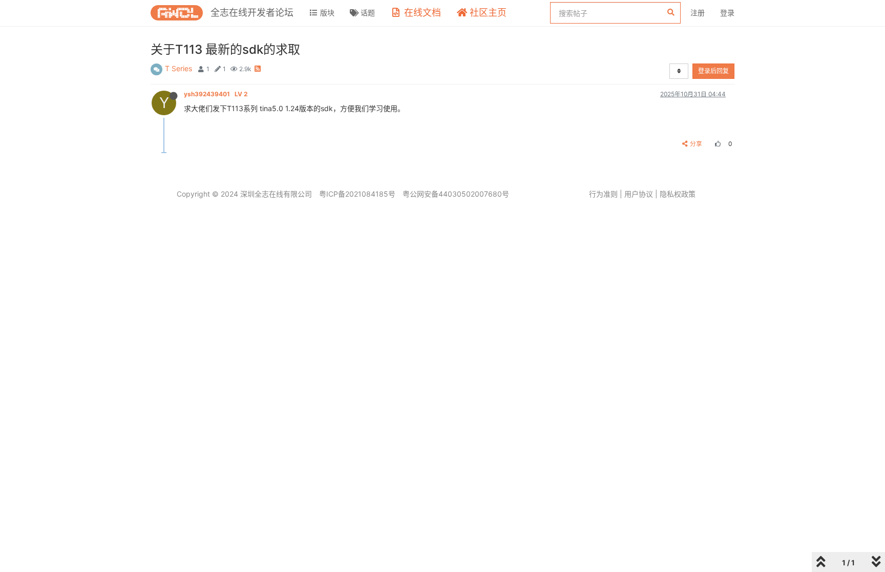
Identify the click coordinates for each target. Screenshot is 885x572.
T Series (178, 68)
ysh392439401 (215, 94)
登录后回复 (713, 71)
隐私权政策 (678, 193)
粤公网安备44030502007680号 (456, 193)
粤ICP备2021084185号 (357, 193)
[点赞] (716, 143)
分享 (696, 143)
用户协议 (638, 193)
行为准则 (603, 193)
